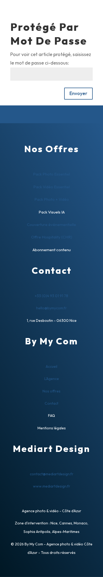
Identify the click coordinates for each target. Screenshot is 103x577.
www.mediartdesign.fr (51, 486)
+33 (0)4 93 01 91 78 (51, 295)
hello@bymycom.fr (51, 308)
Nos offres (51, 391)
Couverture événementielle (51, 224)
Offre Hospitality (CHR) (51, 237)
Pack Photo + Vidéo (51, 199)
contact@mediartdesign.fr (51, 474)
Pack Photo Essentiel (51, 174)
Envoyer (78, 93)
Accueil (51, 366)
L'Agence (51, 378)
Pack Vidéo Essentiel (51, 186)
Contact (51, 403)
